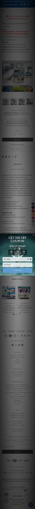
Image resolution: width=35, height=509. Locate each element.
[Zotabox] (34, 274)
